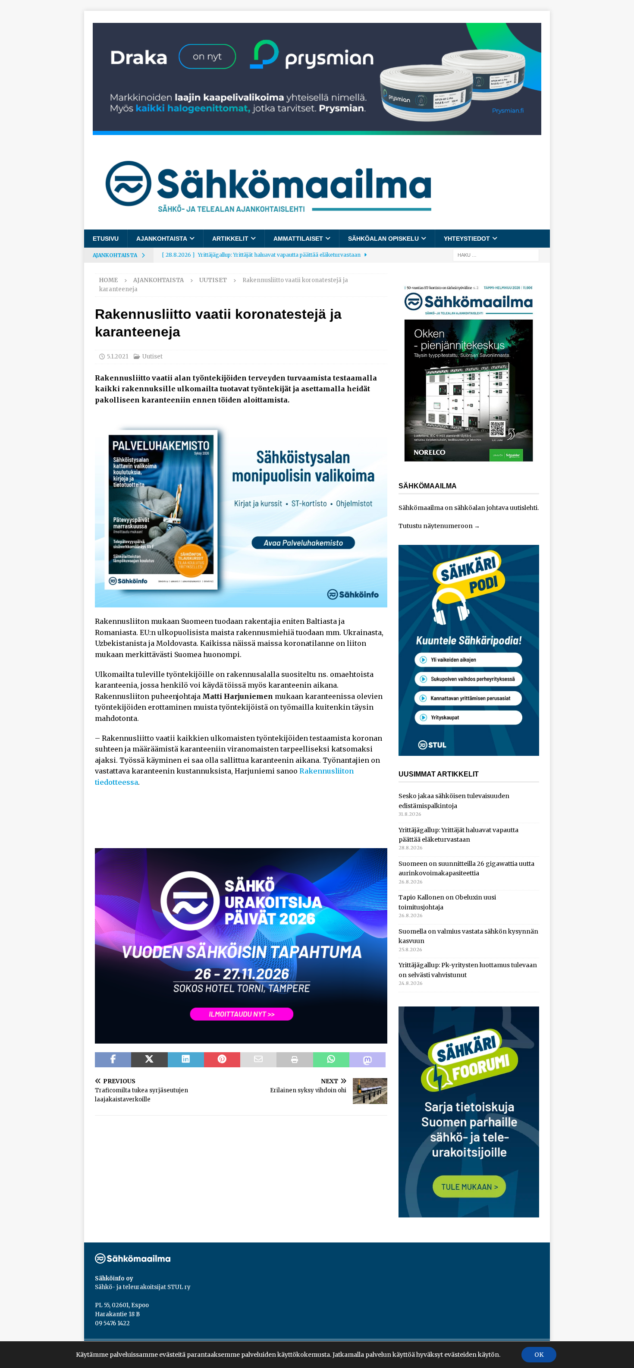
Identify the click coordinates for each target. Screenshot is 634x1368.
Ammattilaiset (298, 238)
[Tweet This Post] (149, 1060)
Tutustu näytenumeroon (436, 526)
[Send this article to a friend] (258, 1060)
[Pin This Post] (222, 1060)
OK (538, 1355)
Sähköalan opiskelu (383, 238)
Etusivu (106, 238)
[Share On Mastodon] (367, 1060)
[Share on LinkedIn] (186, 1060)
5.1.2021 (117, 356)
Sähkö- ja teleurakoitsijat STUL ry (143, 1287)
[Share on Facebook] (113, 1060)
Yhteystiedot (467, 238)
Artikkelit (230, 238)
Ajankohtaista (161, 238)
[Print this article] (294, 1060)
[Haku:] (496, 255)
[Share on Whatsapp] (331, 1060)
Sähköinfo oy (114, 1278)
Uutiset (152, 356)
